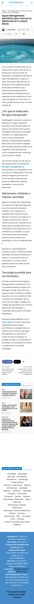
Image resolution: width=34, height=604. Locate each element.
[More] (24, 34)
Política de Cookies (16, 594)
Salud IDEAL (11, 29)
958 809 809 (21, 571)
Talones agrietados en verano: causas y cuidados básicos (9, 393)
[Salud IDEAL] (3, 29)
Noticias (4, 11)
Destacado (5, 417)
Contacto (17, 597)
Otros (3, 389)
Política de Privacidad (16, 592)
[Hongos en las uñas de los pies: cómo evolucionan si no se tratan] (26, 407)
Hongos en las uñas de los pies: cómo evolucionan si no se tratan (9, 407)
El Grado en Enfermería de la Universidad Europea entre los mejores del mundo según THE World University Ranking (10, 424)
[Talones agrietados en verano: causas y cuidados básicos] (26, 394)
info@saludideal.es (22, 569)
